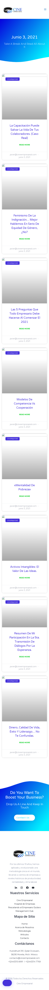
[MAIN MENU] (45, 9)
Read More (24, 145)
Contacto (24, 938)
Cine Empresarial (25, 900)
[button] (7, 983)
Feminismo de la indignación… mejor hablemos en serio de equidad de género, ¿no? (24, 224)
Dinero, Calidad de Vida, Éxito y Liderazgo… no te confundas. (24, 731)
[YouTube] (33, 887)
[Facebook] (27, 887)
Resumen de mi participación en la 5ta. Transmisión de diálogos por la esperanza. (24, 642)
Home (25, 924)
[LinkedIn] (16, 887)
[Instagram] (21, 887)
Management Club (24, 911)
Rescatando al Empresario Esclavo (24, 907)
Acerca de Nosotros (24, 927)
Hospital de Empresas (24, 904)
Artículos (24, 934)
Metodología (25, 931)
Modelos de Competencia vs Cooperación (24, 403)
